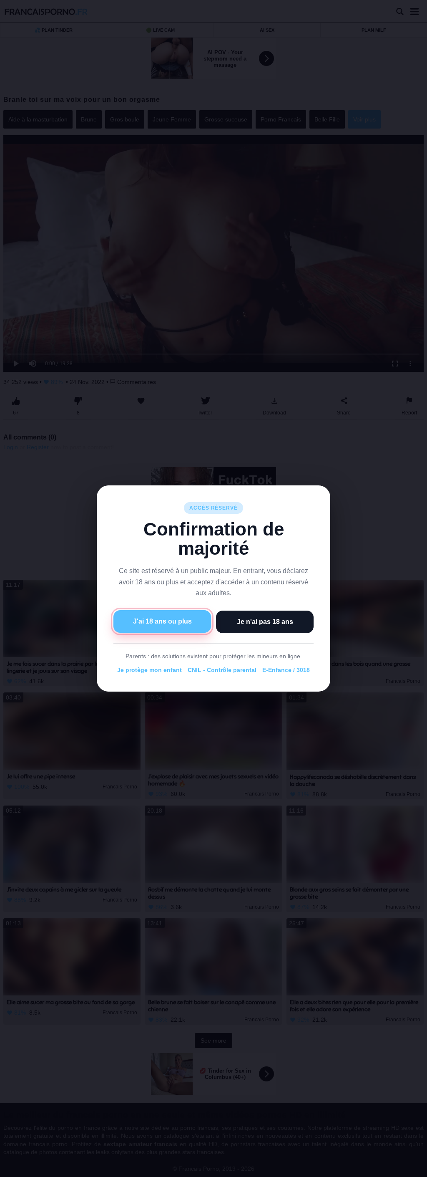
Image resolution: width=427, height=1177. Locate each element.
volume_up (29, 1169)
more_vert (413, 1168)
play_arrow (13, 1169)
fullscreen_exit (398, 1169)
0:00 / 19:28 (55, 1169)
